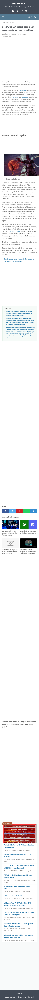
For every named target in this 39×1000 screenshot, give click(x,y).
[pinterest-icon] (26, 11)
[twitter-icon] (17, 11)
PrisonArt (19, 3)
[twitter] (12, 511)
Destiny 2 (23, 90)
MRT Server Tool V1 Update (13, 896)
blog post (25, 97)
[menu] (4, 17)
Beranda (19, 993)
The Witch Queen (14, 231)
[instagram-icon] (22, 11)
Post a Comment (7, 36)
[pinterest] (19, 511)
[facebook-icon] (13, 11)
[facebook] (5, 511)
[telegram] (33, 511)
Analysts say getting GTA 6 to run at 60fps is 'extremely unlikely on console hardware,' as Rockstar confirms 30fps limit (19, 313)
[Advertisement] (19, 59)
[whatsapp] (26, 511)
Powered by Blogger (16, 997)
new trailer (15, 97)
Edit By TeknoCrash (28, 997)
